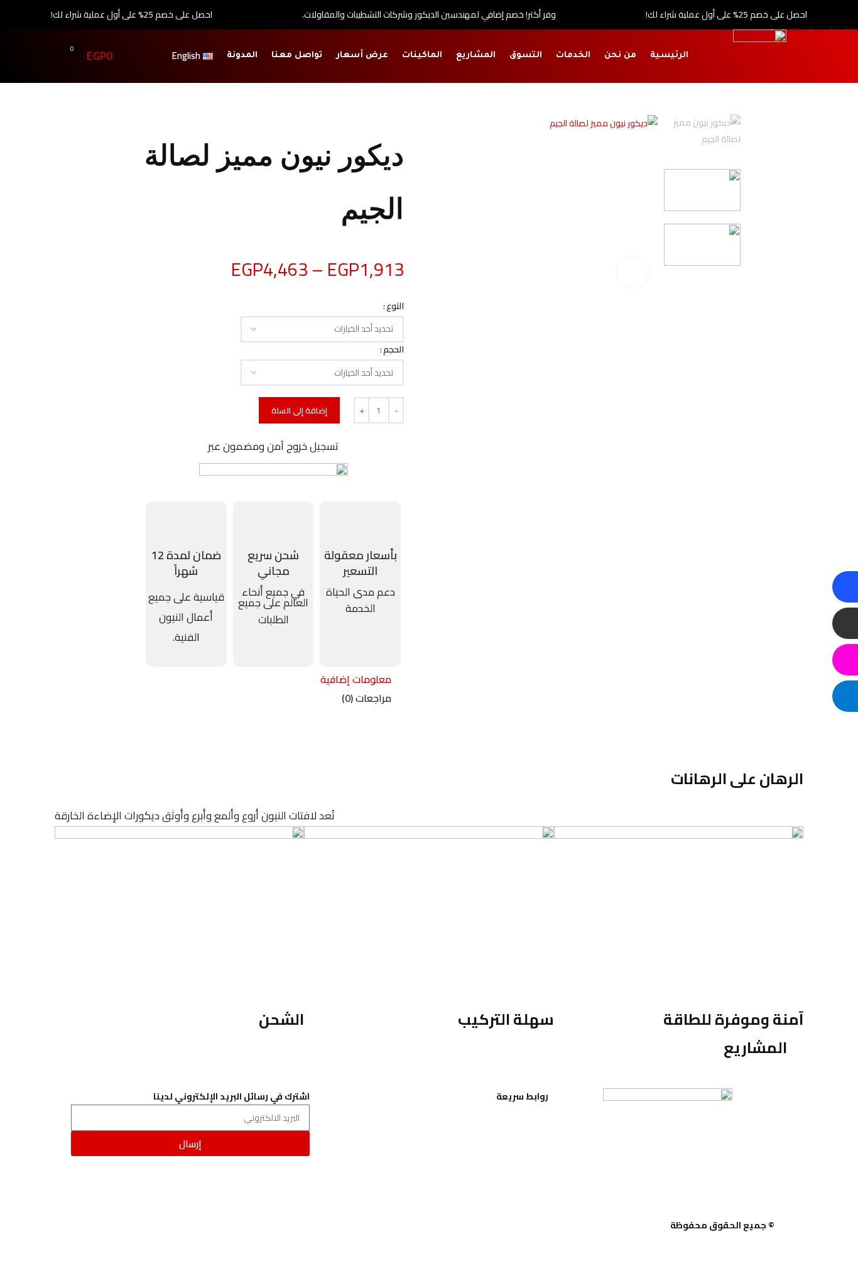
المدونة (242, 55)
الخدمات (573, 55)
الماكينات (422, 55)
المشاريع (476, 55)
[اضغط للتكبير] (632, 272)
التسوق (525, 55)
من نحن (620, 55)
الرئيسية (669, 55)
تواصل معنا (296, 55)
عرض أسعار (362, 55)
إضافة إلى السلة (299, 410)
